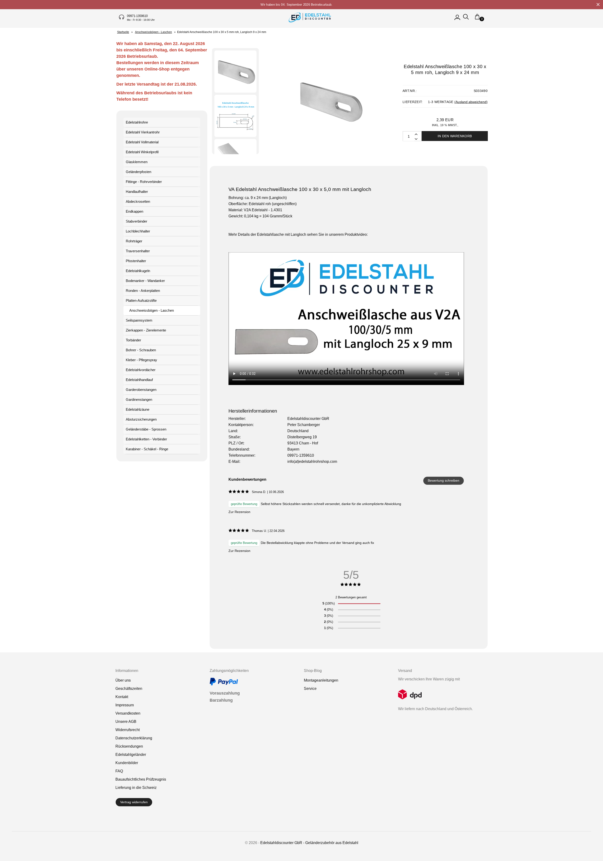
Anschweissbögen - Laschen (151, 310)
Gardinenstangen (139, 399)
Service (310, 689)
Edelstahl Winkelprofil (142, 152)
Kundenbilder (126, 763)
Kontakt (121, 697)
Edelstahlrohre (137, 122)
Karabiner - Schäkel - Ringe (147, 449)
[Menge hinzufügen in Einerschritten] (416, 139)
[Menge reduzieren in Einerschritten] (416, 134)
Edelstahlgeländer (130, 755)
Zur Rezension (239, 512)
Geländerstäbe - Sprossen (146, 429)
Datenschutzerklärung (133, 738)
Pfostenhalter (136, 261)
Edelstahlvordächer (140, 370)
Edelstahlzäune (137, 409)
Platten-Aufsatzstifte (141, 300)
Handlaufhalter (137, 192)
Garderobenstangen (141, 390)
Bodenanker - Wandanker (145, 281)
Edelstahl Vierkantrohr (143, 132)
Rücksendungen (129, 746)
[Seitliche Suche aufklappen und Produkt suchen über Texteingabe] (466, 19)
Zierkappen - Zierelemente (146, 330)
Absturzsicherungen (141, 419)
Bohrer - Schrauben (141, 350)
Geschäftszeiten (128, 689)
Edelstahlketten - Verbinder (146, 439)
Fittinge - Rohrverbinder (144, 182)
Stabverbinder (136, 221)
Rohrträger (134, 241)
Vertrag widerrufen (134, 802)
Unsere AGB (125, 722)
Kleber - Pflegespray (141, 360)
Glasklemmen (136, 162)
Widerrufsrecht (127, 730)
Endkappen (134, 211)
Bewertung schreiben (443, 480)
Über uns (123, 680)
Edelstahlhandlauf (139, 380)
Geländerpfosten (138, 172)
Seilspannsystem (139, 320)
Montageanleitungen (321, 680)
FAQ (119, 771)
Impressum (124, 705)
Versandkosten (127, 713)
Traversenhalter (138, 251)
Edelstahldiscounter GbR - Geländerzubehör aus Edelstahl (309, 843)
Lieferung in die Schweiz (136, 788)
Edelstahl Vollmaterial (142, 142)
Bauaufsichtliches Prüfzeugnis (140, 779)
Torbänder (133, 340)
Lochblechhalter (138, 231)
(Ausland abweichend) (471, 102)
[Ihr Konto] (457, 19)
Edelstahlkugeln (138, 271)
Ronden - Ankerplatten (143, 291)
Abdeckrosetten (138, 201)
